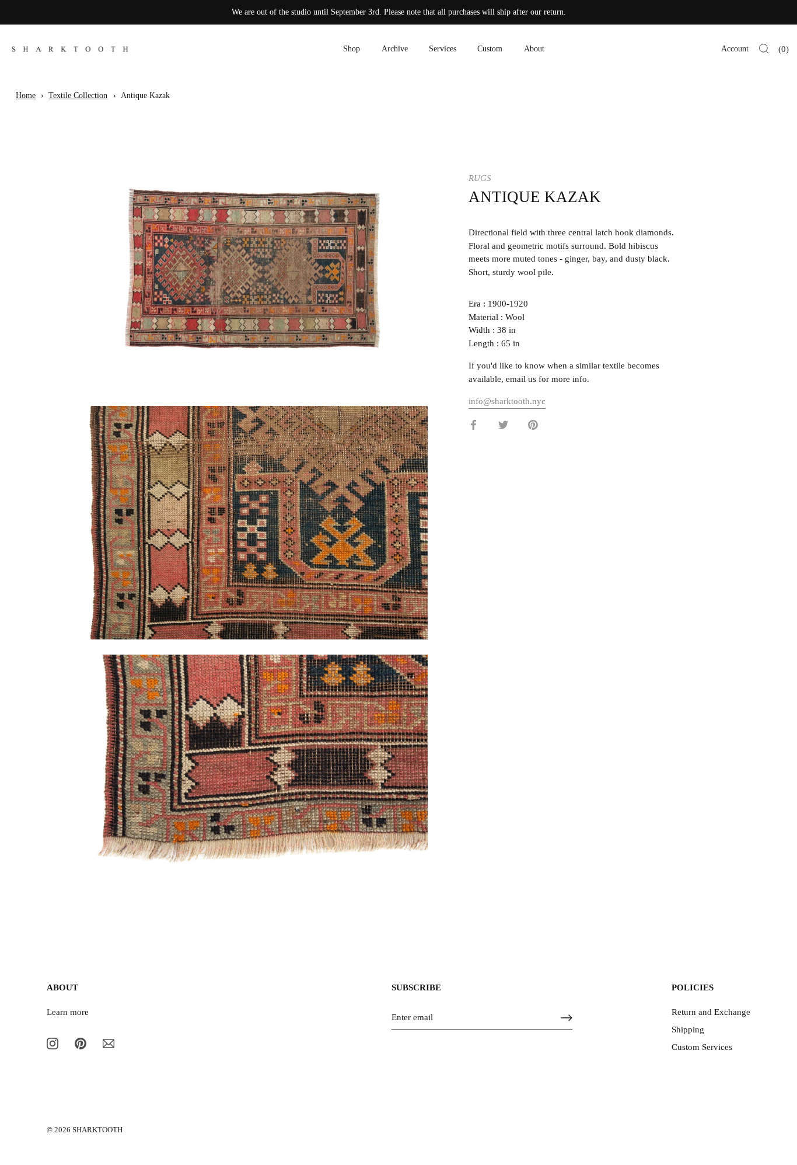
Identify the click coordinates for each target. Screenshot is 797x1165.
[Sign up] (566, 1018)
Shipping (688, 1029)
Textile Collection (77, 95)
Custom (489, 48)
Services (442, 48)
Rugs (480, 178)
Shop (351, 48)
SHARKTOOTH (97, 1130)
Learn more (68, 1012)
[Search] (764, 49)
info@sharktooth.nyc (507, 400)
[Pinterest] (80, 1043)
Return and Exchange (711, 1012)
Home (26, 95)
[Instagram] (52, 1043)
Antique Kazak (145, 95)
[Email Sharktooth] (108, 1043)
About (534, 48)
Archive (395, 48)
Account (735, 48)
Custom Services (702, 1047)
